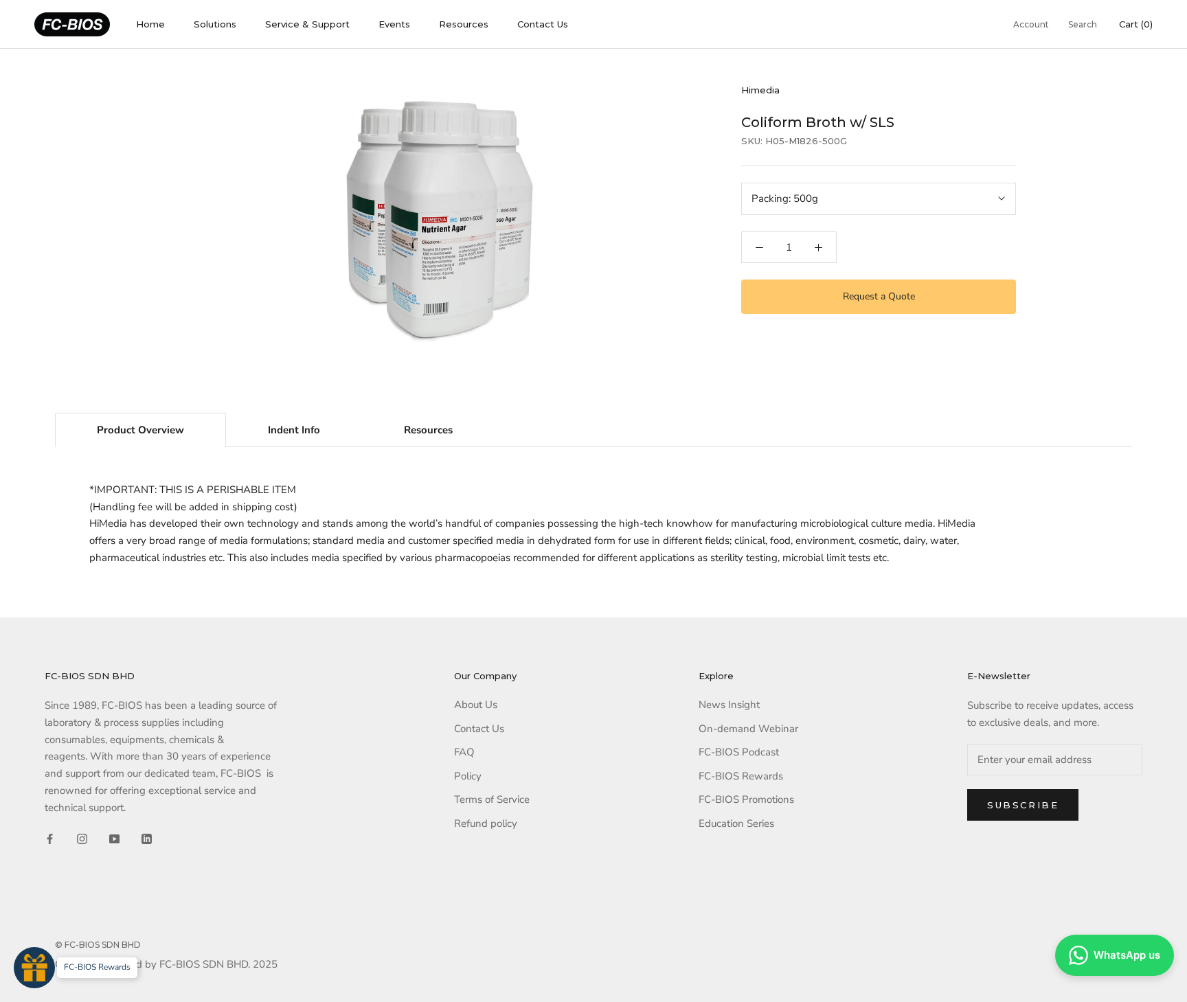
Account (1031, 24)
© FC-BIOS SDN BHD (98, 945)
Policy (468, 776)
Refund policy (485, 823)
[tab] (140, 430)
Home (150, 24)
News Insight (729, 704)
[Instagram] (82, 838)
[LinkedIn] (147, 838)
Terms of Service (492, 799)
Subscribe (1023, 804)
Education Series (736, 823)
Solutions (215, 24)
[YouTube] (114, 838)
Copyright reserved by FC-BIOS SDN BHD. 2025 (166, 964)
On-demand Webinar (748, 729)
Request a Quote (879, 296)
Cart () (1136, 24)
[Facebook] (50, 838)
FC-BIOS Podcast (739, 752)
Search (1082, 24)
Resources (463, 24)
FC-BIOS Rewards (741, 776)
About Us (475, 704)
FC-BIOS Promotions (746, 799)
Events (394, 24)
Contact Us (542, 24)
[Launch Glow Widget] (34, 967)
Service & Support (307, 24)
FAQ (464, 752)
